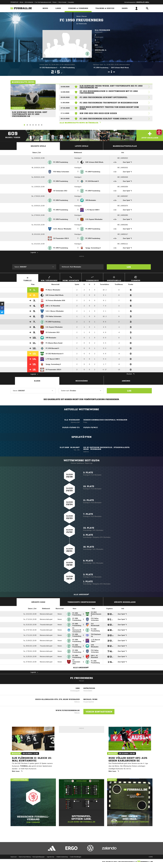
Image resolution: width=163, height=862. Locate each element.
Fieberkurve (92, 280)
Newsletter (71, 2)
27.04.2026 (65, 108)
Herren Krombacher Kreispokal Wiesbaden (105, 420)
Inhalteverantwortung (62, 856)
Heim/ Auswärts (71, 280)
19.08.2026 (65, 86)
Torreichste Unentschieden (82, 602)
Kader (37, 381)
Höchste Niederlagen (125, 602)
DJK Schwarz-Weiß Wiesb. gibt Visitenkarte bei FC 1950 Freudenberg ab (29, 113)
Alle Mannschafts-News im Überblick (79, 122)
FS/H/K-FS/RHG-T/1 (71, 427)
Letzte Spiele (81, 146)
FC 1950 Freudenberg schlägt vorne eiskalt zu (106, 118)
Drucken (129, 374)
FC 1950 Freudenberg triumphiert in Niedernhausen (109, 103)
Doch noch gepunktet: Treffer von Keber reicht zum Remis (109, 108)
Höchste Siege (38, 602)
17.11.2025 (65, 113)
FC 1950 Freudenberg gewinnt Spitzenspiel (103, 97)
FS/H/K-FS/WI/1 (90, 427)
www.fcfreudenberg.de (68, 710)
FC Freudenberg (81, 678)
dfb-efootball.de (29, 2)
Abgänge (126, 381)
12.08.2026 (65, 92)
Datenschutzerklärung (25, 856)
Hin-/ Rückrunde (49, 280)
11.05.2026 (65, 102)
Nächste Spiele (38, 146)
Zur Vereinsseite (81, 23)
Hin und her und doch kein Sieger (98, 113)
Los (129, 267)
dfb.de (21, 2)
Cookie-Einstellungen (75, 856)
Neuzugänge (82, 381)
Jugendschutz (50, 856)
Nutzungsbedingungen (38, 856)
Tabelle (27, 280)
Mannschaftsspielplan (125, 146)
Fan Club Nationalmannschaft (43, 2)
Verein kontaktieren (99, 712)
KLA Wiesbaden (102, 30)
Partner (55, 2)
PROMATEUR (14, 2)
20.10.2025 (65, 118)
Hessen (84, 16)
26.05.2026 (65, 97)
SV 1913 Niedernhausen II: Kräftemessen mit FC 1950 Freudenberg (109, 92)
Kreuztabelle (114, 280)
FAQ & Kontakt (62, 2)
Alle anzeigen (81, 594)
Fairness (135, 280)
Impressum (14, 856)
